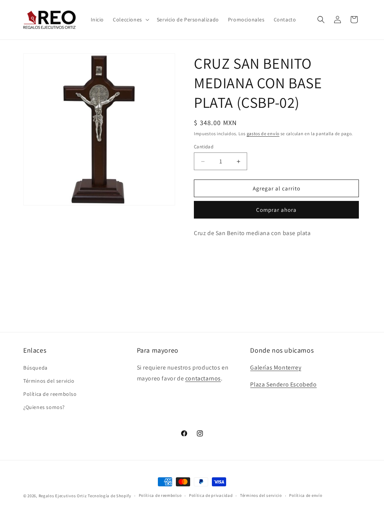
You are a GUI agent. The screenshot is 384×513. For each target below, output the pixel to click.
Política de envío (305, 495)
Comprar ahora (276, 209)
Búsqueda (35, 367)
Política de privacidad (210, 495)
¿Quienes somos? (44, 407)
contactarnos (203, 378)
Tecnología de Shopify (109, 495)
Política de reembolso (50, 394)
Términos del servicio (49, 380)
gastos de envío (263, 133)
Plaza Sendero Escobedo (283, 384)
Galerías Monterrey (275, 367)
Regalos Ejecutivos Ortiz (63, 495)
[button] (130, 19)
